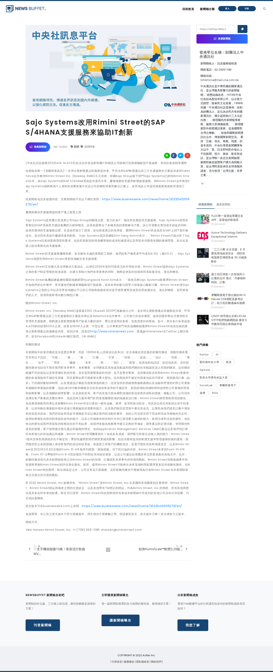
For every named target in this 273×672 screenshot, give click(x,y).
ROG (215, 393)
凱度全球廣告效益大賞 (214, 377)
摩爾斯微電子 (227, 385)
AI (217, 354)
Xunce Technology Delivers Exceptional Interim (229, 234)
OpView (205, 370)
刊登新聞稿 (43, 625)
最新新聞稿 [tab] (223, 204)
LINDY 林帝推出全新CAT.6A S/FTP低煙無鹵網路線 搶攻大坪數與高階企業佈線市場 (229, 320)
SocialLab (206, 385)
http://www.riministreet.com (112, 331)
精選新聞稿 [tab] (205, 204)
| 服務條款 (129, 662)
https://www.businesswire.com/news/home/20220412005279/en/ (132, 506)
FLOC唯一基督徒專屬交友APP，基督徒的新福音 (227, 218)
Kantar (204, 354)
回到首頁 (188, 9)
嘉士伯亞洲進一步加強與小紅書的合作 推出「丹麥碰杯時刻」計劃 (228, 278)
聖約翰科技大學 (209, 362)
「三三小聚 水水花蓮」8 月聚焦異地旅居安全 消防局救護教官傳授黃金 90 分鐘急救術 (229, 255)
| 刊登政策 (117, 662)
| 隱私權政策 (142, 662)
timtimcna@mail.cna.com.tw (219, 80)
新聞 (77, 146)
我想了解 (193, 625)
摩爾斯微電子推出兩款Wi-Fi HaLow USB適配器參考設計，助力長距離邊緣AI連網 (228, 299)
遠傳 (202, 393)
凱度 (229, 362)
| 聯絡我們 (156, 662)
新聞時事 (89, 146)
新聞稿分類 (207, 9)
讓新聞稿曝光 (120, 620)
